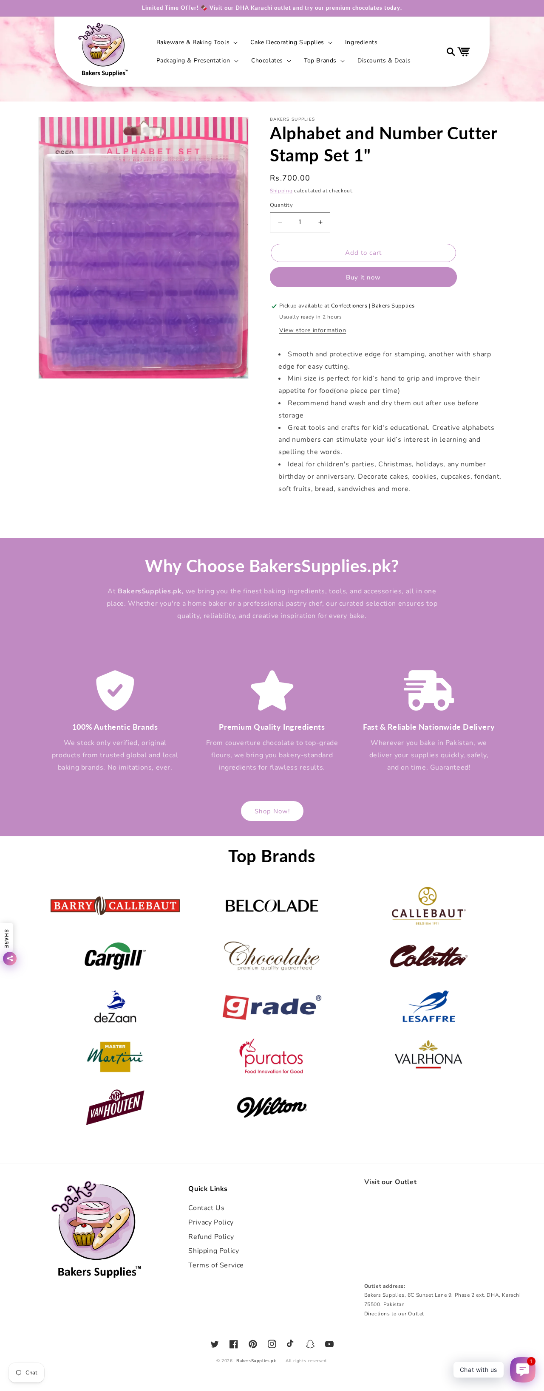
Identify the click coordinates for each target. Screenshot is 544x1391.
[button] (196, 42)
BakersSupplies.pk (256, 1361)
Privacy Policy (210, 1222)
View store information (312, 330)
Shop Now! (272, 811)
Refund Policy (211, 1236)
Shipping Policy (213, 1251)
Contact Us (206, 1208)
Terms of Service (216, 1265)
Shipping (281, 190)
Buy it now (363, 277)
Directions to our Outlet (394, 1313)
